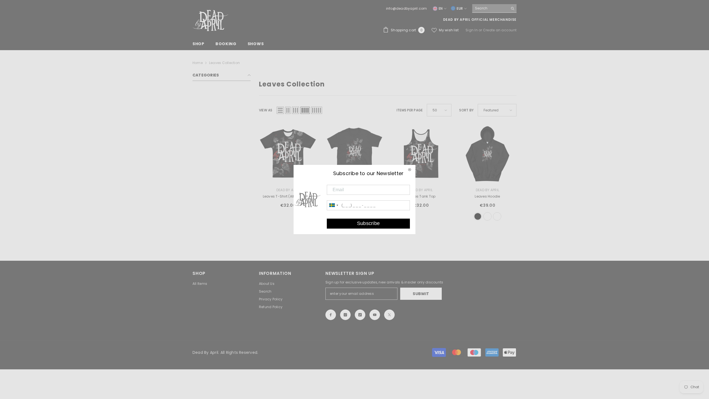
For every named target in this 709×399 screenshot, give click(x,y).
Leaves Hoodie (487, 196)
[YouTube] (374, 315)
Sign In (472, 30)
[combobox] (490, 8)
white (497, 216)
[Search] (494, 8)
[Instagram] (345, 315)
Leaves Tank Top (421, 196)
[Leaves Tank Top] (421, 154)
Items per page (410, 110)
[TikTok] (360, 315)
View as (266, 110)
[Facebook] (330, 315)
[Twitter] (389, 315)
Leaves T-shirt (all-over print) (288, 196)
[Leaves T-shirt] (354, 154)
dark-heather (487, 216)
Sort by (466, 110)
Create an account (500, 30)
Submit (421, 293)
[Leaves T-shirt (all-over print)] (288, 154)
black (478, 216)
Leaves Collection (224, 62)
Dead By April (288, 190)
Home (197, 62)
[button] (280, 110)
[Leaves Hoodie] (487, 154)
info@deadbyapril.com (406, 8)
